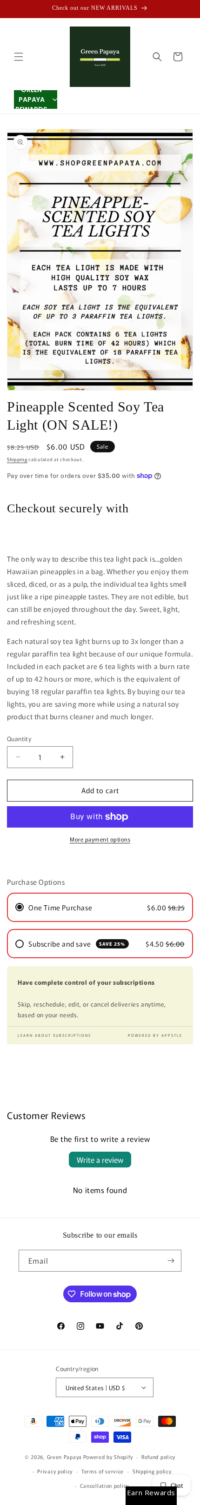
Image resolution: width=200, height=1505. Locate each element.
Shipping (17, 459)
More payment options (100, 839)
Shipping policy (152, 1471)
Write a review (100, 1159)
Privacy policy (55, 1471)
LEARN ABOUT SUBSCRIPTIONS (54, 1035)
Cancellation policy (104, 1485)
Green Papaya (64, 1456)
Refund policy (158, 1456)
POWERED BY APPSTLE (155, 1035)
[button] (18, 56)
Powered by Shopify (108, 1456)
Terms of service (102, 1471)
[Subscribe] (170, 1261)
